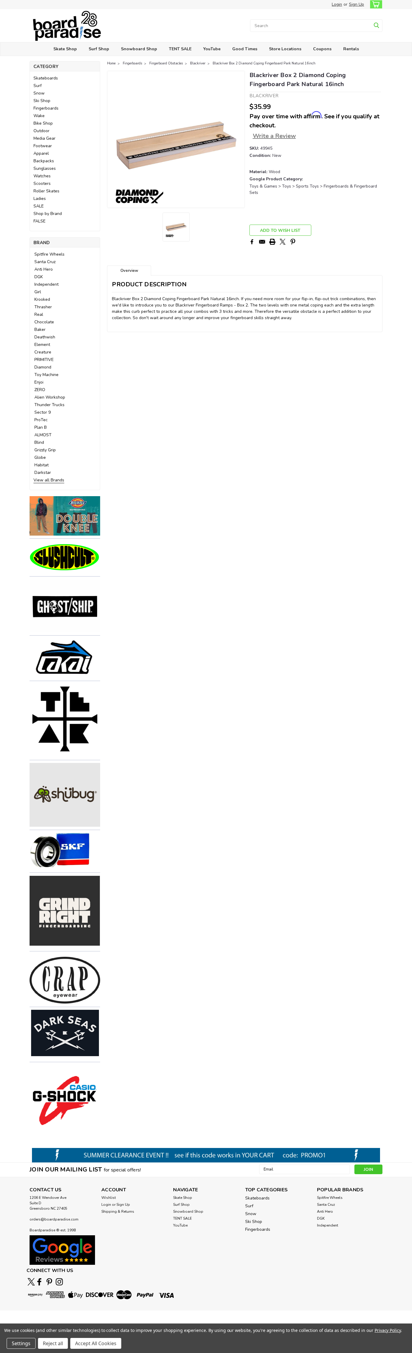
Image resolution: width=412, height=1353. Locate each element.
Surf (37, 86)
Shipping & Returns (117, 1211)
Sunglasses (44, 168)
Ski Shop (41, 101)
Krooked (42, 299)
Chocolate (44, 322)
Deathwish (44, 337)
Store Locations (285, 49)
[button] (65, 516)
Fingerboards (46, 108)
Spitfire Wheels (49, 254)
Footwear (42, 146)
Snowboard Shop (139, 49)
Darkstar (42, 472)
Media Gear (44, 138)
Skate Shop (65, 49)
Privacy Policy (388, 1330)
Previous (112, 139)
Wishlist (108, 1197)
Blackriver (197, 63)
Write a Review (274, 136)
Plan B (40, 427)
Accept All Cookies (95, 1343)
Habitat (41, 465)
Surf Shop (99, 49)
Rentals (351, 49)
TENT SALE (180, 49)
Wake (39, 116)
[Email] (262, 242)
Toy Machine (46, 375)
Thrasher (43, 307)
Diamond (42, 367)
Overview (129, 270)
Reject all (53, 1343)
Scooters (42, 183)
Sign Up (356, 4)
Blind (39, 442)
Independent (46, 284)
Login (337, 4)
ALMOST (43, 435)
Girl (37, 292)
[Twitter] (283, 242)
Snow (39, 93)
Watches (42, 176)
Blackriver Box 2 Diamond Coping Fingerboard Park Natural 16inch (264, 63)
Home (111, 63)
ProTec (41, 420)
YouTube (211, 49)
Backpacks (43, 161)
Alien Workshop (49, 397)
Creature (42, 352)
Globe (40, 457)
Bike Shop (43, 123)
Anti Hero (43, 269)
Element (42, 344)
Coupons (322, 49)
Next (239, 139)
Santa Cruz (44, 262)
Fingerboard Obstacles (166, 63)
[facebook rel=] (39, 1282)
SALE (38, 206)
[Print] (272, 242)
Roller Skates (46, 191)
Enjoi (38, 382)
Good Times (244, 49)
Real (38, 314)
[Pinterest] (293, 242)
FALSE (39, 221)
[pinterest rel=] (49, 1282)
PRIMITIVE (44, 359)
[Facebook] (252, 242)
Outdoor (41, 131)
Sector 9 (42, 412)
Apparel (41, 153)
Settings (21, 1343)
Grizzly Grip (45, 450)
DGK (38, 277)
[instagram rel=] (59, 1282)
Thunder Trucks (49, 405)
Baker (40, 329)
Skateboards (45, 78)
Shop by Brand (47, 213)
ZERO (39, 390)
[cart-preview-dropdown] (374, 4)
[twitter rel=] (31, 1282)
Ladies (39, 198)
